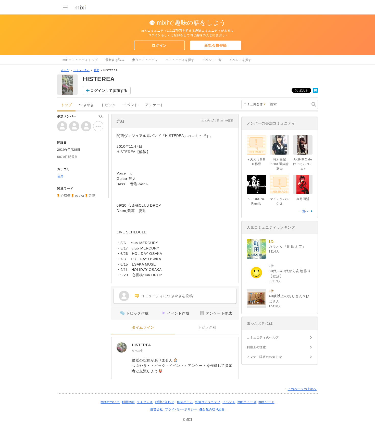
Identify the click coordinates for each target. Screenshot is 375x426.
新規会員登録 (215, 45)
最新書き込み (115, 60)
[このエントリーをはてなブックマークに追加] (315, 92)
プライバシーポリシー (181, 409)
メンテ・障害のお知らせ (264, 357)
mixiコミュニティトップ (80, 60)
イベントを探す (240, 60)
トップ (66, 105)
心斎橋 (65, 195)
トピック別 (207, 327)
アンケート (154, 105)
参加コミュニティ (145, 60)
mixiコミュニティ (207, 402)
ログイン (159, 45)
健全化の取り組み (212, 409)
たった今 (137, 350)
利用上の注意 (256, 347)
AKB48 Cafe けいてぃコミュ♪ (302, 164)
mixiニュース (247, 402)
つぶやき (86, 105)
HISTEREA (141, 345)
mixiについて (110, 402)
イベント (130, 105)
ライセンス (145, 402)
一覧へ (304, 211)
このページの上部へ (302, 389)
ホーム (65, 70)
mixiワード (266, 402)
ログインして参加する (109, 91)
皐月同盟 (302, 199)
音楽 (96, 70)
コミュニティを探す (180, 60)
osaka (79, 195)
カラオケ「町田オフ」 (287, 246)
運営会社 (156, 409)
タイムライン (143, 327)
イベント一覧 (212, 60)
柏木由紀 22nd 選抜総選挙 (279, 164)
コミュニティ (81, 70)
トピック (108, 105)
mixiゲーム (185, 402)
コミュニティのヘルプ (263, 337)
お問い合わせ (164, 402)
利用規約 (128, 402)
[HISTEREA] (122, 347)
